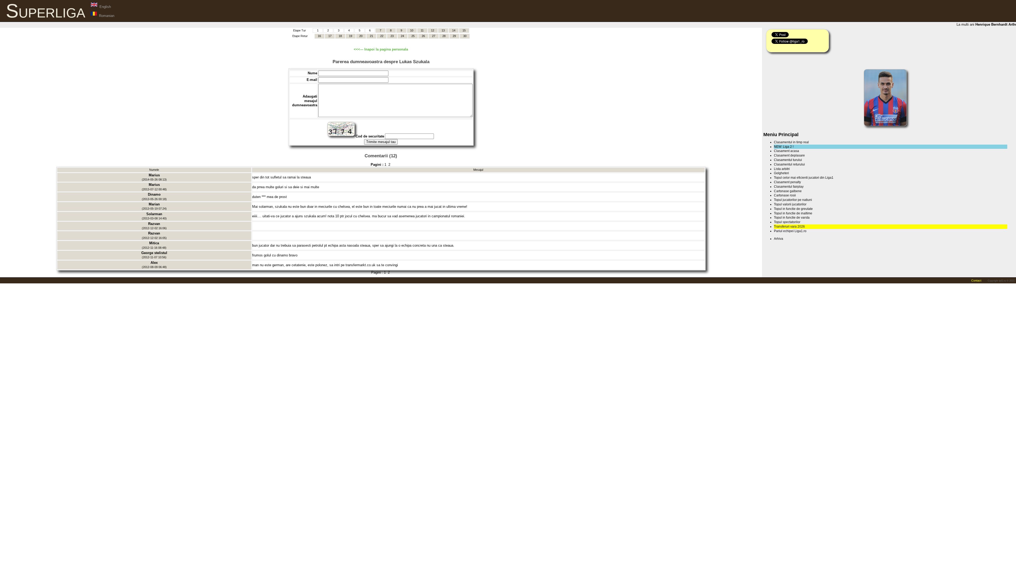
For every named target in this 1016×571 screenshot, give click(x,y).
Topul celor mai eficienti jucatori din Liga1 (803, 177)
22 (381, 36)
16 (319, 36)
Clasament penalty (787, 182)
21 (371, 36)
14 (453, 30)
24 (402, 36)
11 (422, 30)
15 (464, 30)
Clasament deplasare (789, 155)
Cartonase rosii (785, 195)
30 (464, 36)
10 (411, 30)
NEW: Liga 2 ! (783, 147)
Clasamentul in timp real (791, 142)
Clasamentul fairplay (789, 186)
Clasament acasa (786, 151)
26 (423, 36)
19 (350, 36)
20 (360, 36)
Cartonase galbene (788, 191)
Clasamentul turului (788, 160)
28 (444, 36)
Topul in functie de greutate (793, 209)
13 (443, 30)
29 (454, 36)
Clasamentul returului (789, 164)
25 (413, 36)
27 (433, 36)
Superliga (45, 10)
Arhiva (778, 239)
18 (340, 36)
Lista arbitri (782, 169)
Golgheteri (781, 173)
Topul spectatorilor (787, 222)
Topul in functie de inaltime (793, 213)
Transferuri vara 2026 (789, 226)
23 (392, 36)
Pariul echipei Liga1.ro (790, 231)
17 (330, 36)
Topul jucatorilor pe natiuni (793, 200)
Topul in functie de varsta (792, 217)
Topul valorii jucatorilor (790, 204)
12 (432, 30)
